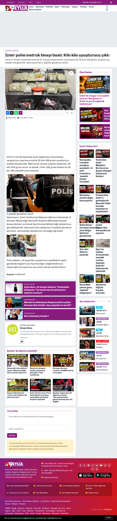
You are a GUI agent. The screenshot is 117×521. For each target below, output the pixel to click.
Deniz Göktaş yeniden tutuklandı (101, 346)
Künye (7, 504)
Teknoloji (65, 7)
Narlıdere (64, 513)
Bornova (61, 508)
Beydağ (54, 508)
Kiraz (27, 513)
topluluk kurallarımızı (30, 443)
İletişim (14, 504)
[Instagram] (93, 465)
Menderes (46, 513)
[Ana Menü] (107, 9)
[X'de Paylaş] (12, 113)
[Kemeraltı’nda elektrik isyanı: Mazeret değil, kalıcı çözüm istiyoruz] (17, 360)
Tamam (108, 517)
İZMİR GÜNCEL (12, 51)
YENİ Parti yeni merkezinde (101, 312)
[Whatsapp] (93, 469)
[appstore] (86, 475)
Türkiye (83, 7)
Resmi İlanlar (35, 9)
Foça (24, 511)
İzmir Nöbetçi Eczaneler (19, 486)
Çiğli (13, 511)
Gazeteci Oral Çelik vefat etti (102, 334)
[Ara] (107, 6)
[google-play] (103, 475)
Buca (68, 508)
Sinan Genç (12, 118)
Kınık (33, 513)
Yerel (91, 7)
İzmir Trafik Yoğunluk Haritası (95, 487)
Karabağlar (50, 511)
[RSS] (97, 469)
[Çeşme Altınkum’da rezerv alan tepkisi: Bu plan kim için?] (17, 385)
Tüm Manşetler (42, 493)
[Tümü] (109, 301)
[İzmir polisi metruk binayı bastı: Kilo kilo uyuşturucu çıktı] (40, 89)
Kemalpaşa (19, 513)
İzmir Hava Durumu (44, 486)
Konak (38, 513)
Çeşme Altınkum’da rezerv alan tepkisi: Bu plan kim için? (17, 395)
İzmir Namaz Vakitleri (71, 486)
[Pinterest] (88, 465)
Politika (49, 7)
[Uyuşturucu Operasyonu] (21, 245)
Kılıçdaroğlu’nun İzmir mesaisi (103, 323)
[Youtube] (101, 465)
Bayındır (29, 508)
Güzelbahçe (40, 511)
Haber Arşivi (93, 493)
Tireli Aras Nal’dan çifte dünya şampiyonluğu (102, 368)
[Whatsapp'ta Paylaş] (16, 113)
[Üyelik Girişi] (110, 2)
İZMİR (7, 508)
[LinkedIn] (97, 465)
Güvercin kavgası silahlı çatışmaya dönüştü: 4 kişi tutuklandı (37, 371)
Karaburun (61, 511)
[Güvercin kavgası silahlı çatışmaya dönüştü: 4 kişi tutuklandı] (40, 360)
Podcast (22, 504)
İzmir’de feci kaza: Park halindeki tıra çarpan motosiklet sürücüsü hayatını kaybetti (40, 396)
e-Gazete (10, 2)
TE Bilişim (108, 509)
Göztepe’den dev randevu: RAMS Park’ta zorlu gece (63, 370)
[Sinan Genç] (12, 329)
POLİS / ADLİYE (102, 341)
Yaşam (75, 7)
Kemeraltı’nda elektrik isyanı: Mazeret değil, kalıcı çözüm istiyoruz (17, 370)
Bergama (45, 508)
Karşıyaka (9, 513)
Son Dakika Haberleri (70, 493)
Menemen (56, 513)
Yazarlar (21, 2)
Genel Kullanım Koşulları (61, 501)
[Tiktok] (105, 465)
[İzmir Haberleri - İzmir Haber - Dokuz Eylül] (16, 8)
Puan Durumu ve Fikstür (19, 493)
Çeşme (8, 511)
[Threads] (109, 465)
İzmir (31, 7)
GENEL (99, 307)
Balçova (21, 508)
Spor (57, 7)
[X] (84, 465)
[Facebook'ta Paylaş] (7, 113)
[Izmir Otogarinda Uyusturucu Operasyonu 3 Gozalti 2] (40, 193)
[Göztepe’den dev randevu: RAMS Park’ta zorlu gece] (63, 360)
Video (38, 2)
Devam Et (23, 337)
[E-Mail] (22, 342)
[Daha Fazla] (20, 113)
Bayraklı (37, 508)
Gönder (12, 435)
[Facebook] (80, 465)
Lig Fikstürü (45, 501)
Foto (30, 2)
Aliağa (14, 508)
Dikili (19, 511)
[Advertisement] (58, 29)
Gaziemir (30, 511)
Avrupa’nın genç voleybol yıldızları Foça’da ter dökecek (102, 357)
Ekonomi (40, 7)
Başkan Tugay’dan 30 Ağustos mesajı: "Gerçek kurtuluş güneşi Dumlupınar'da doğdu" (62, 397)
